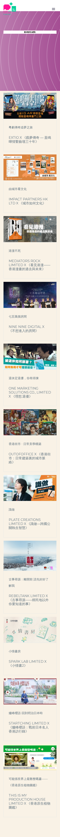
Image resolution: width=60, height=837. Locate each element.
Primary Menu (53, 9)
